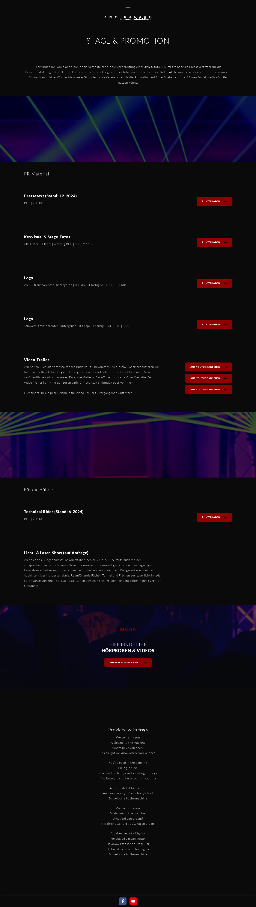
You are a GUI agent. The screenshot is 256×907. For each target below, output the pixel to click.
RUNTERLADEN (211, 201)
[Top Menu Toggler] (128, 5)
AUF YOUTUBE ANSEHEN (205, 366)
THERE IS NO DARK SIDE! (125, 662)
